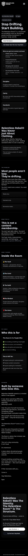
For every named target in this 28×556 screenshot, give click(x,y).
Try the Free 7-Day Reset (13, 533)
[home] (7, 4)
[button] (24, 3)
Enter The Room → (14, 529)
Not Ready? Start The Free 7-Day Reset (13, 44)
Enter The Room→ (8, 41)
